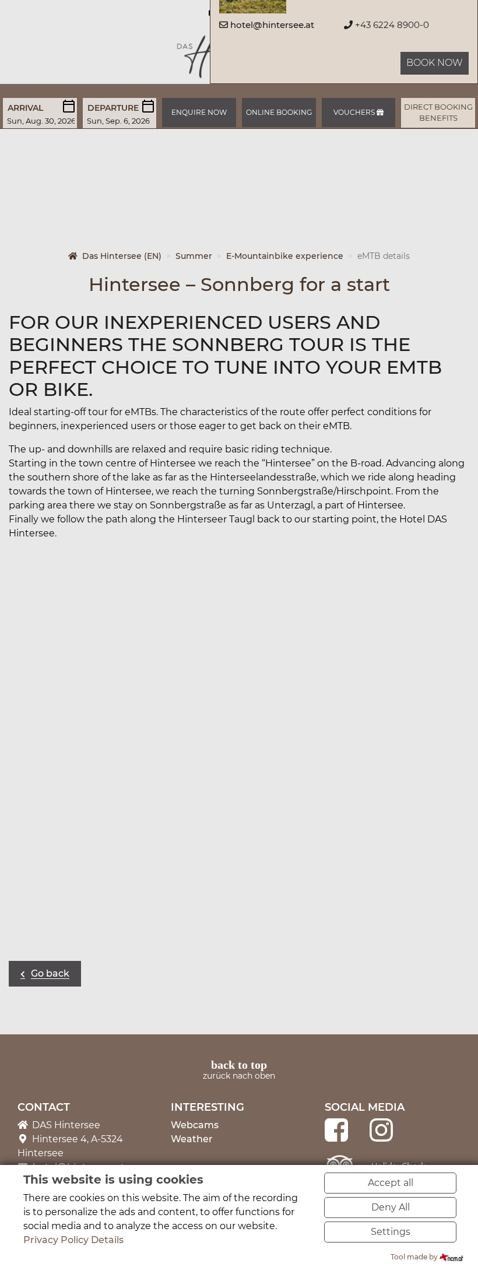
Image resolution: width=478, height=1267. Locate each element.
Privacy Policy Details (73, 1239)
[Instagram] (381, 1129)
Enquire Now (199, 112)
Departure (113, 108)
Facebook (18, 1005)
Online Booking (279, 112)
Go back (50, 973)
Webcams (195, 1125)
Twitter (41, 1005)
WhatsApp (64, 1005)
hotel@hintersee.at (272, 24)
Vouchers (355, 112)
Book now (434, 62)
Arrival (25, 108)
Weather (192, 1139)
